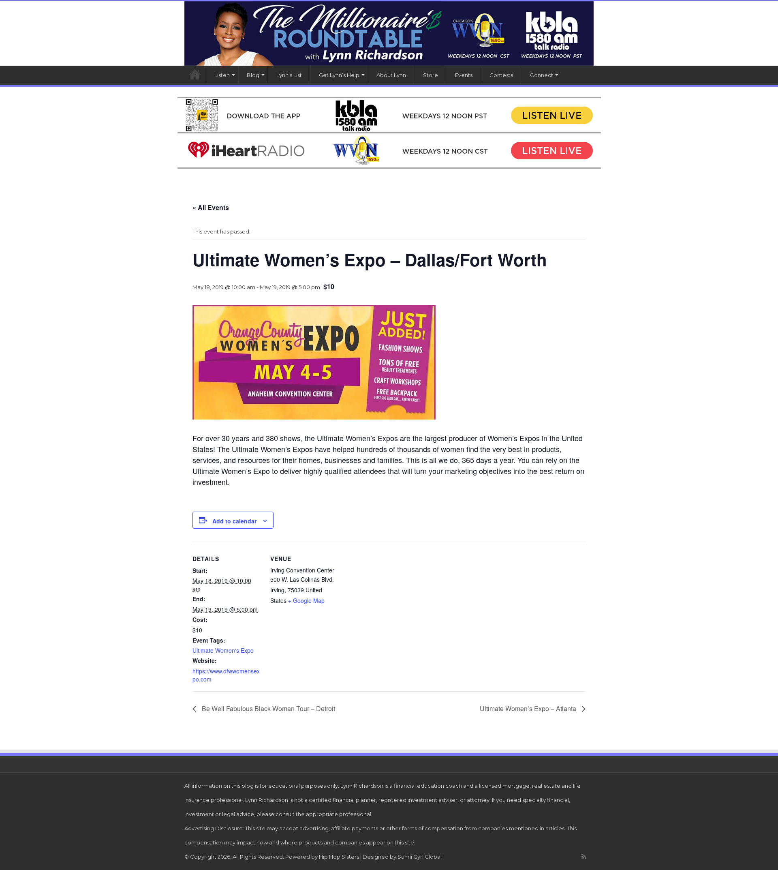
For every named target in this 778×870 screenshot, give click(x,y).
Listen (222, 75)
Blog (253, 75)
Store (430, 75)
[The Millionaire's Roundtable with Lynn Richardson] (389, 33)
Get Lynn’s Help (339, 75)
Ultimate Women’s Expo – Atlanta (529, 708)
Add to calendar (234, 521)
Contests (501, 75)
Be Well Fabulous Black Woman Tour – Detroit (267, 708)
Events (463, 75)
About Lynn (391, 75)
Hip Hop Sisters (339, 856)
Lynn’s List (289, 75)
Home (194, 74)
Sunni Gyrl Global (420, 856)
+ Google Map (306, 600)
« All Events (210, 207)
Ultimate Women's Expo (223, 650)
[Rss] (584, 856)
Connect (541, 75)
